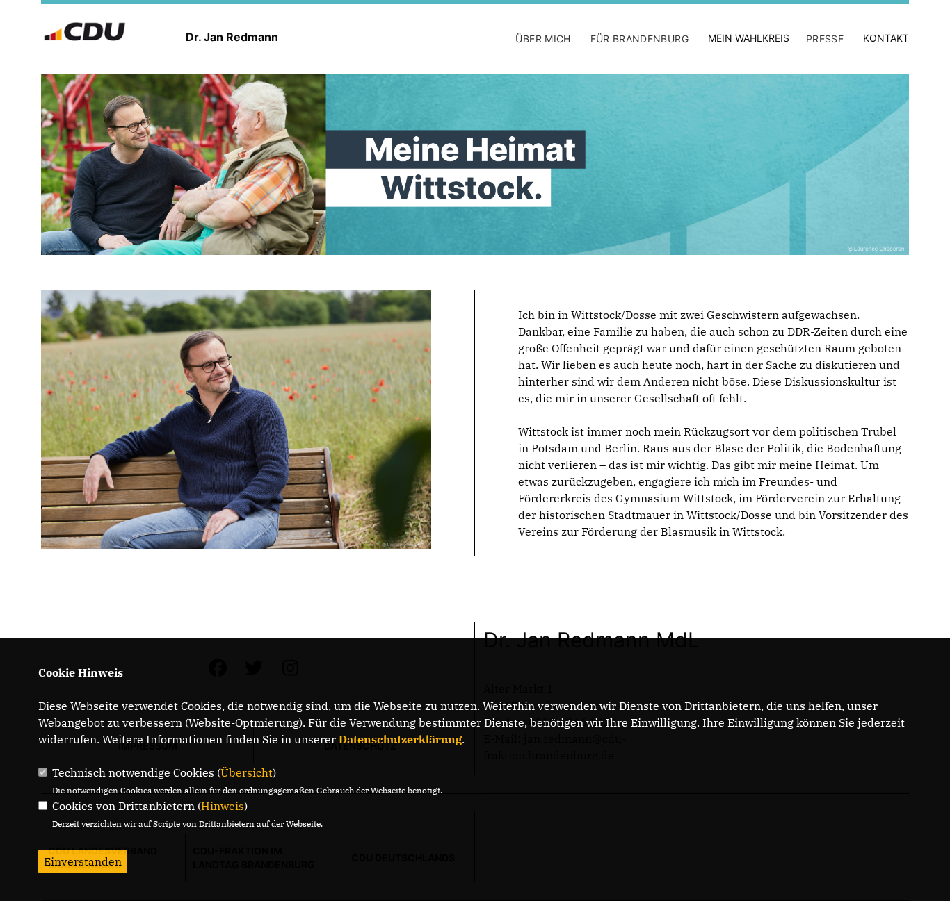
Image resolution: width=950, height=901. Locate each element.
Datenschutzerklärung (400, 739)
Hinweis (222, 806)
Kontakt (886, 38)
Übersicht (246, 772)
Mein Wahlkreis (748, 38)
